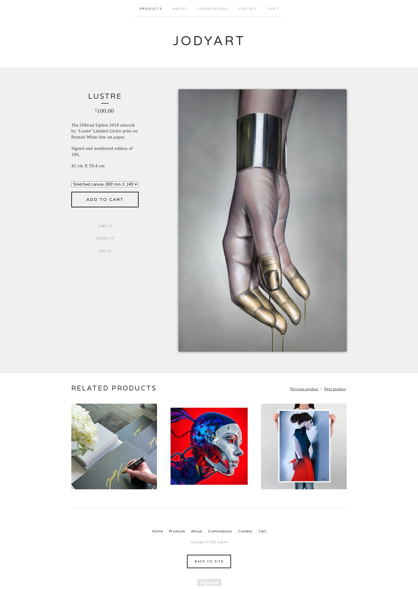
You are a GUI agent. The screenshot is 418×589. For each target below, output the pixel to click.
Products (151, 9)
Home (157, 531)
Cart (273, 9)
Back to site (209, 561)
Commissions (213, 9)
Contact (247, 9)
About (180, 9)
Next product (335, 389)
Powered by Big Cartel (209, 582)
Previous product (304, 389)
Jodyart (209, 41)
